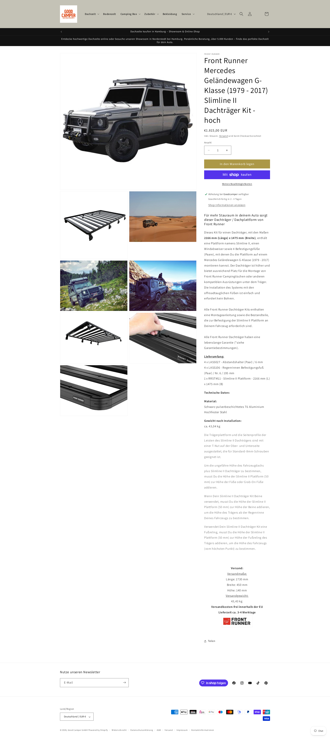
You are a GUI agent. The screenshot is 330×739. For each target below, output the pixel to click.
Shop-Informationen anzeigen (226, 205)
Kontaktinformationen (202, 730)
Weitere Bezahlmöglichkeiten (237, 183)
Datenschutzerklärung (141, 730)
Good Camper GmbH (78, 730)
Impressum (182, 730)
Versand (223, 135)
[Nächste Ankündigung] (268, 31)
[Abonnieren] (124, 682)
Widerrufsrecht (119, 730)
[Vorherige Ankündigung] (61, 31)
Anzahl (207, 142)
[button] (91, 14)
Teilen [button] (211, 641)
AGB (159, 730)
